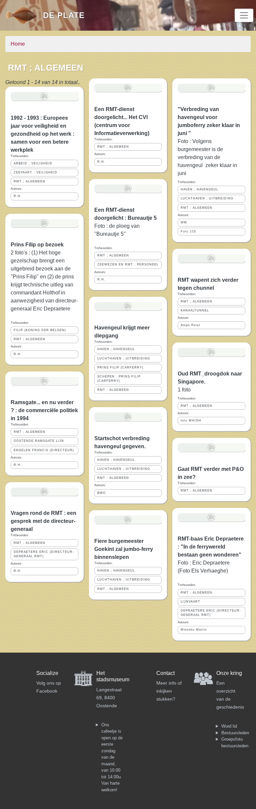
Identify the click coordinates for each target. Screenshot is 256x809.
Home (18, 44)
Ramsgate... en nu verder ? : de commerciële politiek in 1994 (44, 410)
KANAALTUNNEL (195, 310)
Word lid (229, 726)
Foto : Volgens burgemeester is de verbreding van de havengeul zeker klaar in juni (207, 157)
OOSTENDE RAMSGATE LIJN (39, 441)
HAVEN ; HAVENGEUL (116, 349)
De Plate (64, 15)
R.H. (18, 196)
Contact (165, 673)
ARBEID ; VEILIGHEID (33, 163)
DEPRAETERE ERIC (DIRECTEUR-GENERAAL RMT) (44, 554)
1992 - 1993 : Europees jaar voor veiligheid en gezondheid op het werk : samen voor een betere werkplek (42, 134)
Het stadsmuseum (112, 676)
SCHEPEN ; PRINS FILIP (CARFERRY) (119, 378)
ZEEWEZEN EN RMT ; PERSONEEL (128, 264)
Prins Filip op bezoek (37, 244)
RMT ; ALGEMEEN (29, 181)
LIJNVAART (190, 601)
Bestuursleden (235, 732)
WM (184, 222)
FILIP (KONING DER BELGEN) (40, 330)
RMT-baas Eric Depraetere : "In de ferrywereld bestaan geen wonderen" (211, 547)
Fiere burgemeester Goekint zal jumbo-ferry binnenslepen (123, 549)
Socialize (47, 673)
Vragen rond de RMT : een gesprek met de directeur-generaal (43, 521)
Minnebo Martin (194, 629)
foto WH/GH (191, 420)
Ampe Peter (190, 325)
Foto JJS (188, 231)
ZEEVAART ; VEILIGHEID (35, 172)
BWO (101, 493)
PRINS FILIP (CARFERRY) (120, 367)
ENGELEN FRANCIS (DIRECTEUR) (44, 450)
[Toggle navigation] (244, 15)
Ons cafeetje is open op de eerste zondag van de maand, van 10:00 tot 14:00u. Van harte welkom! (112, 757)
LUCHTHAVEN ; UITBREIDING (123, 358)
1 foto (184, 389)
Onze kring (229, 673)
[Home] (24, 15)
